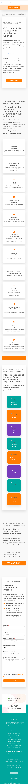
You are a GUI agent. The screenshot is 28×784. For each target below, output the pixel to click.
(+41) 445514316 (16, 743)
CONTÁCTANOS (14, 80)
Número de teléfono (9, 645)
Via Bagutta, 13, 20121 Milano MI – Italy (14, 761)
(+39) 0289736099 (16, 741)
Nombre (6, 625)
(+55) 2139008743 (17, 745)
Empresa (5, 632)
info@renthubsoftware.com (14, 753)
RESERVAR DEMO (13, 7)
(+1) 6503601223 (16, 737)
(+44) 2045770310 (16, 739)
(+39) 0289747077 (16, 735)
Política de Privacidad (14, 777)
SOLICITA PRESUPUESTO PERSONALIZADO (14, 563)
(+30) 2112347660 (16, 747)
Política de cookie (14, 778)
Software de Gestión (9, 651)
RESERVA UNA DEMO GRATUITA (14, 358)
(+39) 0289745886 (16, 733)
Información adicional (9, 657)
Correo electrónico (9, 638)
